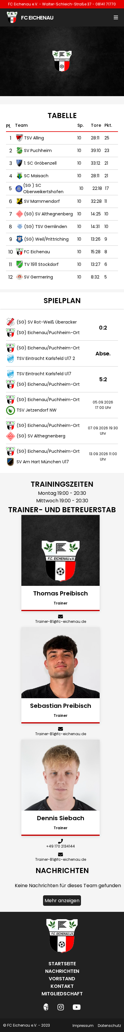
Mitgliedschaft (62, 993)
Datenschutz (109, 1025)
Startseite (62, 963)
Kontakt (62, 986)
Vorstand (62, 978)
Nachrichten (62, 971)
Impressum (83, 1025)
